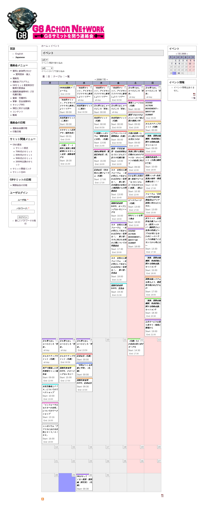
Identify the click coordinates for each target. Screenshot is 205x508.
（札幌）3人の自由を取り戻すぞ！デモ (136, 344)
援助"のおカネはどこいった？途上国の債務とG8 (136, 118)
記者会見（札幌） (84, 356)
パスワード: (23, 208)
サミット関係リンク (22, 168)
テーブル (57, 76)
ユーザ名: (23, 200)
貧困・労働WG (20, 98)
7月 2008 (182, 54)
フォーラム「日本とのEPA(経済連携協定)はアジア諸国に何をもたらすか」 (153, 200)
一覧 (67, 76)
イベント (55, 46)
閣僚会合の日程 (20, 185)
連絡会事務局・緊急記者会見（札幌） (101, 154)
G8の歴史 (17, 144)
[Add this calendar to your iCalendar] (162, 496)
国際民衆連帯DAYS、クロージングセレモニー (67, 371)
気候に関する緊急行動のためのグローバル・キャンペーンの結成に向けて (136, 157)
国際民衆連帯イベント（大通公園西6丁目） (153, 160)
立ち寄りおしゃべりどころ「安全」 (136, 91)
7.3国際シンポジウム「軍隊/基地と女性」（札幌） (101, 136)
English (19, 54)
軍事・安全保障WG (22, 101)
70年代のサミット (24, 151)
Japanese (20, 57)
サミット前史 (22, 148)
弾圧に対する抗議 (21, 108)
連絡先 (16, 78)
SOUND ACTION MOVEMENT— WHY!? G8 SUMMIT (134, 237)
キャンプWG (19, 105)
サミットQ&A (19, 172)
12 (190, 63)
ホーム (44, 46)
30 (179, 73)
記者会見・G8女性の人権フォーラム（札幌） (101, 173)
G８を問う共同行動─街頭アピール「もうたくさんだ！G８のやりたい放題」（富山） (136, 182)
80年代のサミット (24, 155)
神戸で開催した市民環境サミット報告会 (50, 371)
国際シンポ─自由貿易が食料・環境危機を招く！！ (153, 178)
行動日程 (17, 131)
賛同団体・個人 (23, 74)
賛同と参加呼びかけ (22, 71)
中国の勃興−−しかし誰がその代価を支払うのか (136, 136)
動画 (15, 115)
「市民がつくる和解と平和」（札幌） (84, 368)
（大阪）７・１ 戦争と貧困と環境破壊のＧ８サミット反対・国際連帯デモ (67, 151)
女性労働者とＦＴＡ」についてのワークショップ (50, 389)
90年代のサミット (24, 158)
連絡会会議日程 (20, 128)
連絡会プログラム (21, 81)
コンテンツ (18, 111)
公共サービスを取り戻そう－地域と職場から (153, 325)
